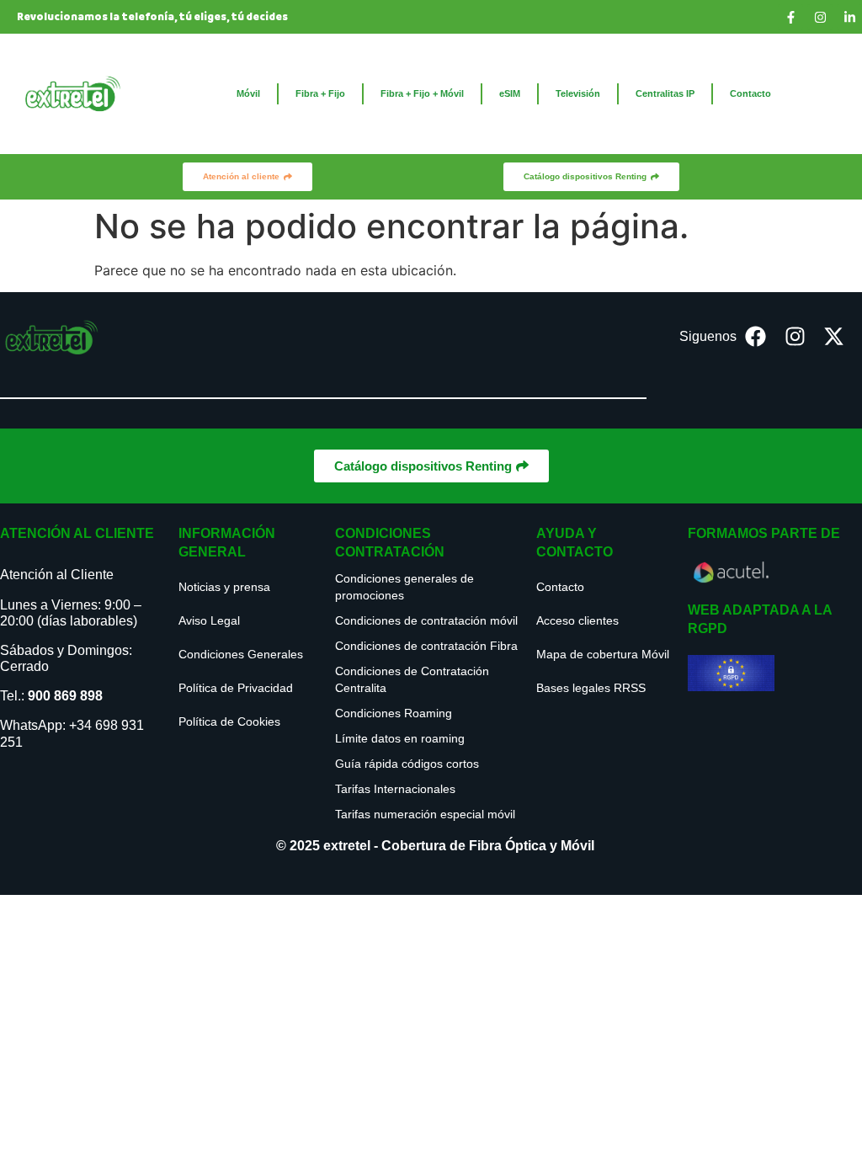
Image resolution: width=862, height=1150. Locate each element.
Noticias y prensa (224, 587)
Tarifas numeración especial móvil (425, 814)
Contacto (750, 93)
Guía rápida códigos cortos (407, 763)
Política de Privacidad (235, 688)
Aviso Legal (209, 620)
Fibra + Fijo (320, 93)
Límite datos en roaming (400, 738)
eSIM (509, 93)
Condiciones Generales (240, 654)
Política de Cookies (229, 721)
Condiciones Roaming (393, 713)
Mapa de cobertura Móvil (602, 654)
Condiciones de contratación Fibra (426, 645)
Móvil (248, 93)
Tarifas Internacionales (395, 789)
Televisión (578, 93)
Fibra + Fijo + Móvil (422, 93)
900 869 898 (65, 696)
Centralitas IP (665, 93)
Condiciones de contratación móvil (426, 620)
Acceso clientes (577, 620)
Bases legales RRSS (591, 688)
